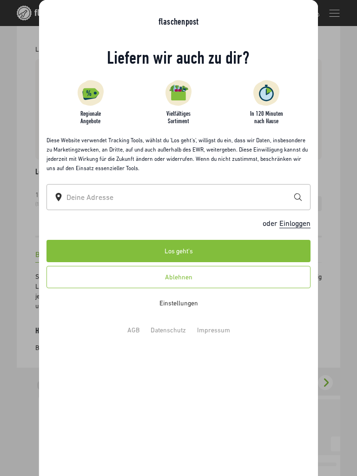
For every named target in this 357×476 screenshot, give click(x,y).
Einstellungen (178, 303)
